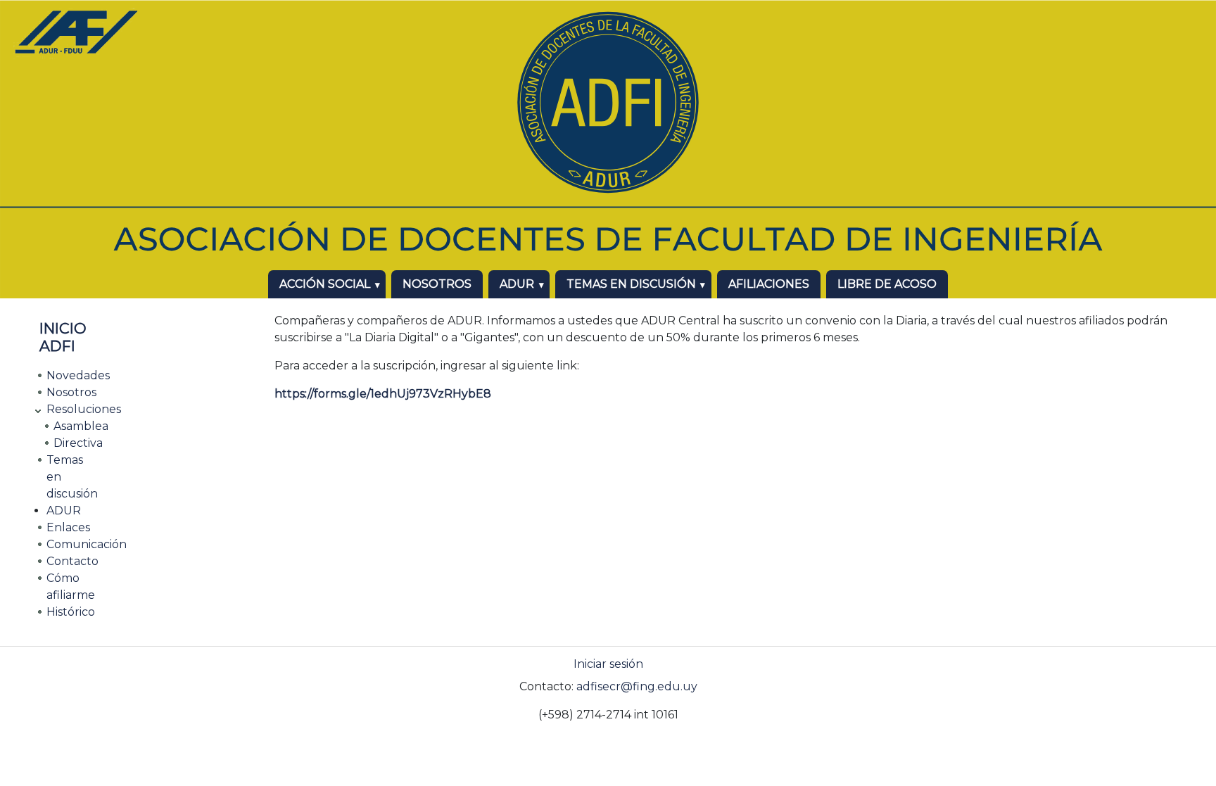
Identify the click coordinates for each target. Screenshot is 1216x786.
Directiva (78, 443)
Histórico (70, 612)
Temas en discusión (631, 284)
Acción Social (324, 284)
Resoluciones (83, 409)
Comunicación (86, 544)
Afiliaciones (768, 284)
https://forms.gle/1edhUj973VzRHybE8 (382, 393)
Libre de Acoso (887, 284)
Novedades (78, 375)
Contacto (72, 561)
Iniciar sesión (608, 664)
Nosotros (437, 284)
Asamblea (80, 426)
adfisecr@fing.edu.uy (636, 686)
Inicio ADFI (63, 337)
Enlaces (68, 527)
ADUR (517, 284)
